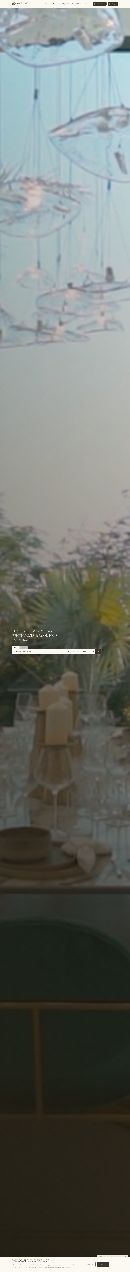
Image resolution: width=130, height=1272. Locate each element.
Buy (47, 4)
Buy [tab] (15, 647)
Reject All (90, 1264)
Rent (52, 4)
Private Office (76, 4)
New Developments (63, 4)
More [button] (86, 4)
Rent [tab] (23, 647)
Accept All (103, 1264)
